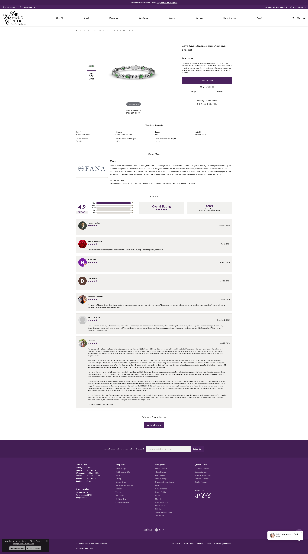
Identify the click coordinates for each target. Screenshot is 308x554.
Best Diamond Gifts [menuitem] (123, 472)
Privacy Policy (189, 543)
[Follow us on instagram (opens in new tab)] (208, 495)
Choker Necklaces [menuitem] (122, 502)
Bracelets (90, 31)
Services (199, 17)
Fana (156, 134)
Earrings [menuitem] (118, 478)
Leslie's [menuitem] (157, 495)
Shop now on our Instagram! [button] (167, 2)
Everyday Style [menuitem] (121, 468)
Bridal (86, 17)
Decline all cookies (17, 548)
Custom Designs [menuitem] (161, 478)
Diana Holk (92, 278)
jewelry (84, 31)
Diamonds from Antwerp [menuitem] (164, 482)
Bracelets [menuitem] (119, 489)
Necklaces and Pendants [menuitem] (125, 485)
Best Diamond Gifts (118, 183)
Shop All (59, 17)
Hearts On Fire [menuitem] (160, 492)
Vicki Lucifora (94, 317)
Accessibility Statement (222, 543)
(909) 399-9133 (133, 113)
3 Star (94, 208)
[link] (9, 7)
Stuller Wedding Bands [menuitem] (163, 512)
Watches (137, 183)
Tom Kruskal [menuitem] (159, 515)
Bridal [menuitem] (118, 475)
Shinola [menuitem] (158, 509)
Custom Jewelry (201, 472)
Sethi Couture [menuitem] (160, 505)
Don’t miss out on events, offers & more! (124, 449)
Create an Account (202, 468)
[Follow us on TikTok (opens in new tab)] (203, 495)
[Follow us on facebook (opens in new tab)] (197, 495)
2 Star (94, 210)
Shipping (194, 92)
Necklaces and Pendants (152, 183)
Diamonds (113, 17)
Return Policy (176, 543)
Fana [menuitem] (157, 485)
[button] (293, 17)
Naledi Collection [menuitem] (161, 502)
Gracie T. (92, 340)
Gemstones (143, 17)
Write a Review (154, 424)
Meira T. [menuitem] (158, 499)
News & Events (229, 17)
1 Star (94, 213)
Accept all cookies (33, 548)
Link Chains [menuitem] (120, 495)
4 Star (94, 205)
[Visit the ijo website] (148, 530)
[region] (133, 71)
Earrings (179, 183)
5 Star (94, 203)
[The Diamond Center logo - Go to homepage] (14, 17)
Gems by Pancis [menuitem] (161, 489)
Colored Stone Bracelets (102, 31)
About (259, 17)
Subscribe (197, 449)
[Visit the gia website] (159, 530)
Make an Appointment (203, 475)
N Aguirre (92, 259)
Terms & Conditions (204, 543)
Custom (172, 17)
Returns (219, 92)
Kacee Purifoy (94, 222)
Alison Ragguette (95, 241)
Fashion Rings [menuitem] (121, 482)
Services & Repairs (202, 478)
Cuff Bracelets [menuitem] (121, 499)
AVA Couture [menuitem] (160, 475)
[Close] (305, 2)
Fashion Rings (169, 183)
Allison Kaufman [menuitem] (161, 468)
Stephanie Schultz (95, 296)
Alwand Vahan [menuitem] (160, 472)
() (132, 203)
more (186, 72)
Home (77, 31)
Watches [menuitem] (119, 492)
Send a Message (201, 482)
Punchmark (89, 549)
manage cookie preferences (23, 544)
